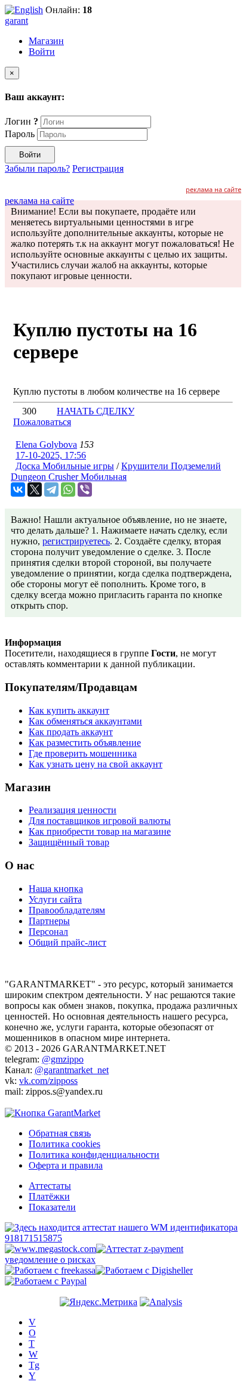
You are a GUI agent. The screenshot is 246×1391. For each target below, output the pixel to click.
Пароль (20, 134)
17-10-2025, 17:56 (51, 455)
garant (16, 21)
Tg (34, 1365)
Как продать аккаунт (71, 732)
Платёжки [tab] (49, 1196)
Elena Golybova (46, 444)
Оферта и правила (66, 1165)
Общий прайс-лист (67, 942)
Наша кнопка (56, 889)
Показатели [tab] (52, 1207)
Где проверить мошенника (83, 753)
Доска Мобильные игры (65, 466)
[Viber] (85, 489)
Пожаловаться (42, 422)
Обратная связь (60, 1133)
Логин (21, 121)
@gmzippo (63, 1059)
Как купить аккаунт (69, 710)
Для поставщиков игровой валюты (100, 821)
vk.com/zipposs (48, 1081)
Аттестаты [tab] (50, 1186)
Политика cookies (64, 1144)
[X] (34, 489)
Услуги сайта (55, 899)
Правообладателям (67, 910)
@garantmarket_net (72, 1070)
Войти (42, 52)
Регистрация (98, 168)
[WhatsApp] (68, 489)
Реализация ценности (72, 810)
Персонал (48, 932)
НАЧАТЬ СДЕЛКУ (95, 411)
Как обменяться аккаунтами (85, 721)
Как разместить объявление (85, 743)
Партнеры (49, 921)
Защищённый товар (69, 842)
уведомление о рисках (50, 1259)
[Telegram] (51, 489)
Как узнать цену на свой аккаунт (95, 764)
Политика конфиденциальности (94, 1155)
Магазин (46, 41)
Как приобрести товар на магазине (100, 831)
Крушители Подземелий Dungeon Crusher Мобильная (116, 471)
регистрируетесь (76, 541)
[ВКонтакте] (18, 489)
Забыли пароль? (37, 168)
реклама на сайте (213, 189)
